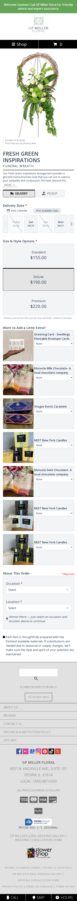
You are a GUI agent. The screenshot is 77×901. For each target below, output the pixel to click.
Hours (66, 897)
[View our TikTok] (51, 753)
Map (39, 897)
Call (14, 897)
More (8, 185)
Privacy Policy (12, 886)
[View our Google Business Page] (32, 753)
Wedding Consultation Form (38, 840)
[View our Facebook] (19, 753)
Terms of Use (65, 886)
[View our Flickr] (25, 753)
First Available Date (47, 210)
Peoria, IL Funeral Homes (22, 867)
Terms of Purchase (39, 886)
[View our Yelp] (58, 753)
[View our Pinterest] (45, 753)
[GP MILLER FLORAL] (38, 34)
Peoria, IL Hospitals (58, 867)
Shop (22, 44)
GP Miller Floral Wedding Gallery (37, 836)
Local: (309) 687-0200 (38, 781)
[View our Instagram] (38, 753)
